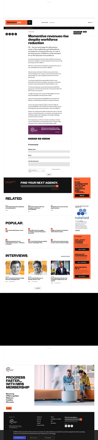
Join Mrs (38, 423)
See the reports (82, 276)
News (39, 138)
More (65, 256)
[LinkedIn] (7, 35)
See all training (82, 249)
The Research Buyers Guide (11, 182)
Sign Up (82, 195)
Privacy (52, 417)
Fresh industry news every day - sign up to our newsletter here (19, 28)
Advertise (39, 419)
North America (46, 138)
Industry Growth (32, 138)
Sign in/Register (52, 22)
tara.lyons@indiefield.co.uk (82, 221)
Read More (57, 132)
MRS (47, 22)
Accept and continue (19, 437)
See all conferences (82, 262)
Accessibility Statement (56, 419)
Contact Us (39, 417)
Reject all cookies (33, 437)
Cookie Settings (48, 437)
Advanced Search (54, 188)
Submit (49, 174)
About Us (39, 421)
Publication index (40, 425)
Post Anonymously (56, 169)
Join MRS (9, 408)
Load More (37, 288)
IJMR (52, 421)
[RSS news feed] (12, 35)
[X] (9, 35)
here (54, 433)
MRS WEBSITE (53, 423)
